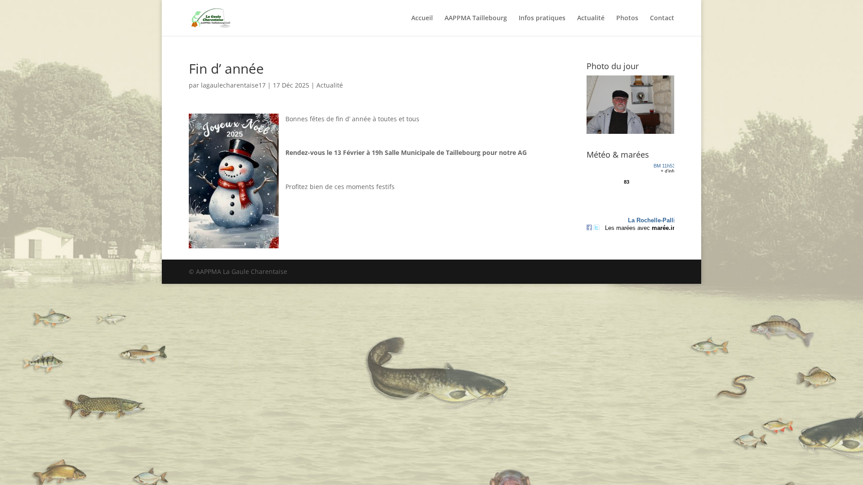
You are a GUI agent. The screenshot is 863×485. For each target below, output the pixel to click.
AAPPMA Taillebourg (476, 18)
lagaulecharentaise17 (233, 85)
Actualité (591, 18)
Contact (662, 18)
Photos (627, 18)
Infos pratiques (542, 18)
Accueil (422, 18)
